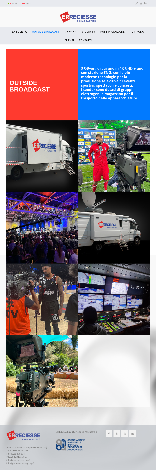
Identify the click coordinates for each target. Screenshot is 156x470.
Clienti (69, 40)
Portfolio (137, 31)
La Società (19, 31)
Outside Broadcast (45, 31)
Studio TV (88, 31)
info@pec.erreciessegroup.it (20, 463)
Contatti (85, 40)
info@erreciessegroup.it (18, 460)
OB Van (69, 31)
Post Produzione (112, 31)
